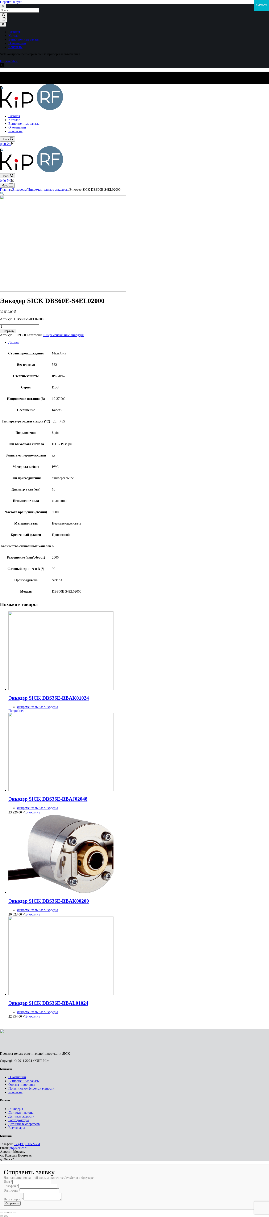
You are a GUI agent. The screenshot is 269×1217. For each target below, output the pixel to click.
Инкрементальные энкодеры (63, 335)
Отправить (12, 1203)
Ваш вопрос (14, 1199)
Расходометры (18, 1120)
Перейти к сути (11, 2)
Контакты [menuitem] (15, 47)
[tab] (138, 342)
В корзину (8, 331)
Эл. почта (12, 1190)
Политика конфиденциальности (31, 1088)
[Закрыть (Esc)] (1, 1212)
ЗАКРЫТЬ (261, 5)
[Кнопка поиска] (3, 17)
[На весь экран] (10, 1212)
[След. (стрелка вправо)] (6, 1216)
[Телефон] (2, 66)
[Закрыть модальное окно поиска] (3, 6)
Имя (8, 1181)
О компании (17, 1077)
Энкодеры (15, 1109)
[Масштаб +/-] (14, 1212)
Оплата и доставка (21, 1084)
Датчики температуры (24, 1124)
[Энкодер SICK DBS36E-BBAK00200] (60, 892)
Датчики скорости (21, 1116)
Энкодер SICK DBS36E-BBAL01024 (48, 1003)
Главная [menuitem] (14, 32)
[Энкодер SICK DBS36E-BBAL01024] (60, 994)
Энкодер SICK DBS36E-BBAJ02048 (47, 799)
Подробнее (16, 710)
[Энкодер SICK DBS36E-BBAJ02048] (60, 790)
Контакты (15, 1092)
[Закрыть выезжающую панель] (3, 24)
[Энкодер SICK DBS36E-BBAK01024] (60, 689)
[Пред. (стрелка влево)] (1, 1216)
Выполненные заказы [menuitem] (24, 39)
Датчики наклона (20, 1112)
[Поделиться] (6, 1212)
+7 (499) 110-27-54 (27, 1144)
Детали (13, 342)
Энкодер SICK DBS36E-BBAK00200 (48, 901)
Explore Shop (9, 61)
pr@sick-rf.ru (18, 1148)
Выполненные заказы (24, 1081)
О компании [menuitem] (17, 43)
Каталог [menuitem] (14, 35)
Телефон (11, 1186)
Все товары (16, 1127)
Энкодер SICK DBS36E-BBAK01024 (48, 698)
